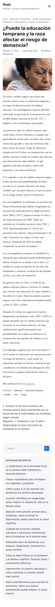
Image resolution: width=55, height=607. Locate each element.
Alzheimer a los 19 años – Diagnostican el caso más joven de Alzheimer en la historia (24, 425)
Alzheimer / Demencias (19, 19)
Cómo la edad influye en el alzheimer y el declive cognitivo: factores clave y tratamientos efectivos (27, 559)
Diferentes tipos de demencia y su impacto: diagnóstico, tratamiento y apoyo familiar (26, 546)
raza (16, 395)
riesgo (23, 395)
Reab (7, 4)
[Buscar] (46, 448)
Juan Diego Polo (30, 51)
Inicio (5, 19)
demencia (18, 390)
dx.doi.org (29, 383)
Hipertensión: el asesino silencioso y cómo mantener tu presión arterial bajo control (26, 572)
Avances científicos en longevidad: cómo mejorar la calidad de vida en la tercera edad (27, 502)
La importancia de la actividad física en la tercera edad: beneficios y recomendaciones (26, 470)
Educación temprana (34, 390)
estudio (7, 395)
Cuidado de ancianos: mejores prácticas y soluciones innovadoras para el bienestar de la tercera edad (26, 532)
